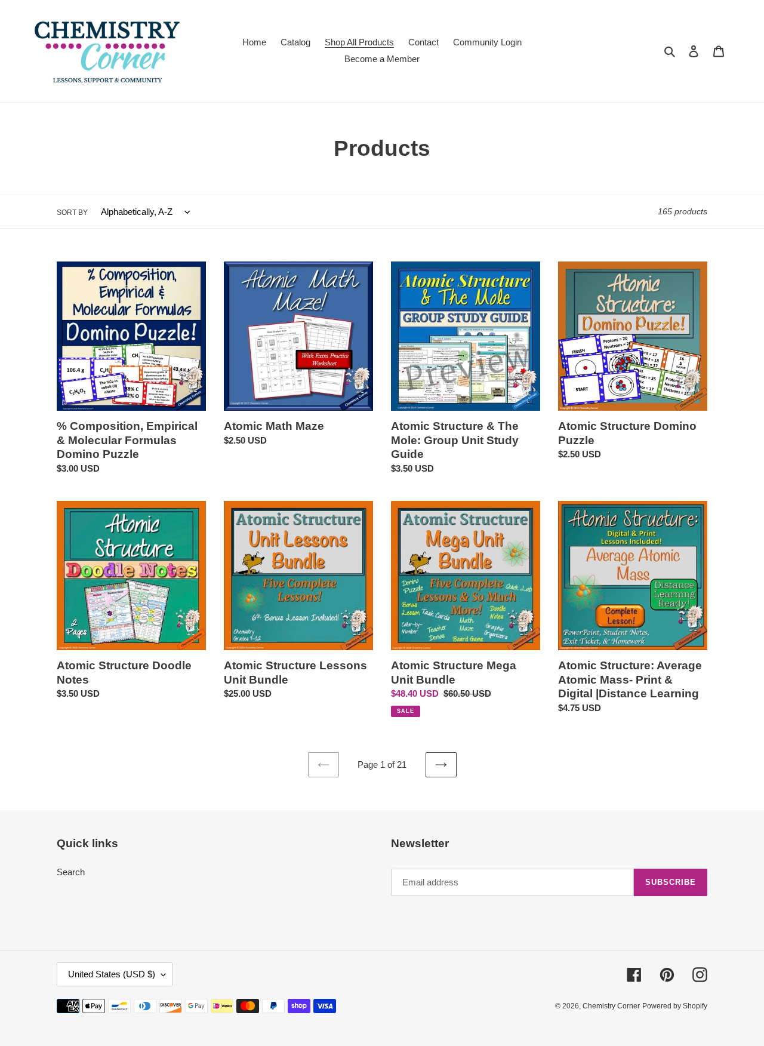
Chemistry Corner (611, 1006)
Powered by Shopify (674, 1006)
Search (71, 872)
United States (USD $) (111, 974)
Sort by (72, 212)
